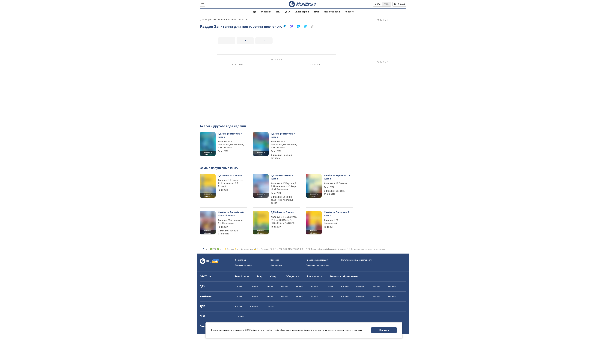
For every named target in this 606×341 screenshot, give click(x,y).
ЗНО (278, 11)
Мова (377, 4)
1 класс (238, 286)
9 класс (360, 286)
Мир (259, 276)
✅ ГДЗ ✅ (214, 249)
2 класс (254, 286)
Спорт (274, 276)
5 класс (299, 286)
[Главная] (203, 249)
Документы (276, 265)
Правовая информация (317, 260)
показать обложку (208, 153)
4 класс (284, 286)
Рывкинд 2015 (267, 249)
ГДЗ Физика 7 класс (230, 175)
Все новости (314, 276)
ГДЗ (254, 11)
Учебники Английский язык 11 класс (231, 214)
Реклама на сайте (243, 265)
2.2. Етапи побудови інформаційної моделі (327, 249)
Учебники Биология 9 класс (336, 214)
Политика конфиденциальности (356, 260)
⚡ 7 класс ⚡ (230, 249)
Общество (292, 276)
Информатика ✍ (248, 249)
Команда (274, 260)
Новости (349, 11)
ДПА (287, 11)
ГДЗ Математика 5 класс (282, 177)
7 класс (329, 286)
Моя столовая (332, 11)
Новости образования (344, 276)
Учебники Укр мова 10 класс (337, 177)
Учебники (266, 11)
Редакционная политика (317, 265)
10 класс (375, 286)
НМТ (316, 11)
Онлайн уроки (302, 11)
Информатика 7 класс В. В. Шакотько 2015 (224, 19)
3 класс (269, 286)
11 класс (392, 286)
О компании (240, 260)
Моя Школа (242, 276)
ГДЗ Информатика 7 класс (230, 135)
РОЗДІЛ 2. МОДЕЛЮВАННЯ (291, 249)
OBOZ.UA (205, 276)
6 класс (314, 286)
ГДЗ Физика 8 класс (283, 212)
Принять (384, 330)
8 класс (344, 286)
